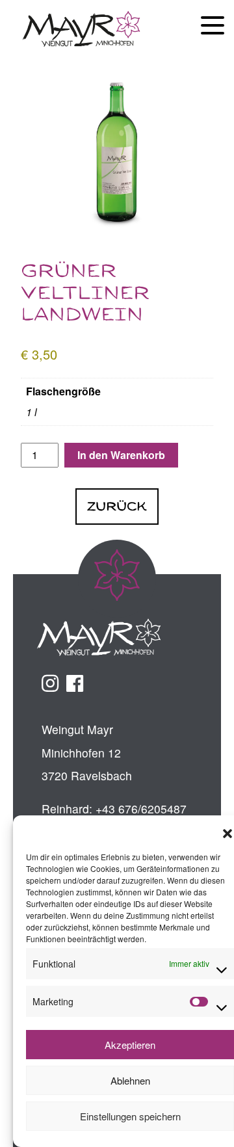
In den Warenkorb (121, 454)
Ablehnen (130, 1080)
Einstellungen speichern (130, 1116)
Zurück (117, 506)
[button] (227, 831)
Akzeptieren (130, 1044)
